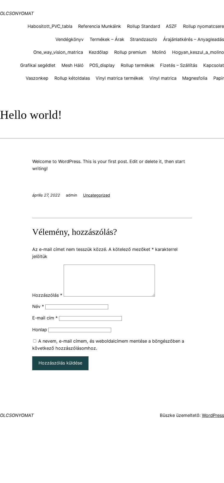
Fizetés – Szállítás (178, 65)
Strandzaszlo (143, 39)
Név (38, 306)
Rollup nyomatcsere (203, 26)
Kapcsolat (213, 65)
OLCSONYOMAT (17, 13)
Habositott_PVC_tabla (50, 26)
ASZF (171, 26)
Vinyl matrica (162, 78)
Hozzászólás (47, 295)
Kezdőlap (98, 52)
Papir (218, 78)
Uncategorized (96, 195)
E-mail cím (45, 318)
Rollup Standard (143, 26)
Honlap (39, 329)
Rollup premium (130, 52)
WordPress (213, 415)
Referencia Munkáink (99, 26)
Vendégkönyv (69, 39)
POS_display (102, 65)
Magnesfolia (194, 78)
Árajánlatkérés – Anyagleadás (193, 39)
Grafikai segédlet (37, 65)
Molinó (159, 52)
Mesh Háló (72, 65)
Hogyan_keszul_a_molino (198, 52)
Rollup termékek (137, 65)
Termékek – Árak (107, 39)
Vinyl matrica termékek (119, 78)
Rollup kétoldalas (72, 78)
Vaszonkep (37, 78)
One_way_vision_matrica (58, 52)
